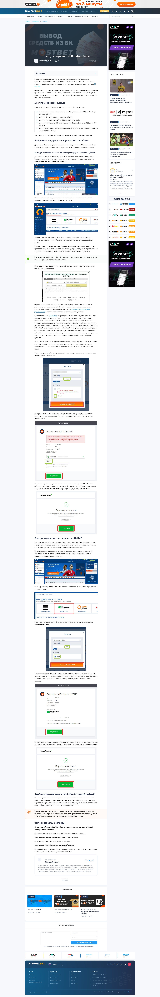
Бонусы (93, 11)
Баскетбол (74, 977)
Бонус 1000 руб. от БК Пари (100, 977)
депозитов (53, 316)
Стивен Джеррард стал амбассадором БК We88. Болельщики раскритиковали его (121, 100)
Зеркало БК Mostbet (34, 910)
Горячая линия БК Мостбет (63, 910)
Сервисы (39, 16)
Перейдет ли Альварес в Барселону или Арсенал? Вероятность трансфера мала (121, 154)
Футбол (73, 974)
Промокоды (49, 16)
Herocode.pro (127, 992)
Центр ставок (74, 11)
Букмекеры (35, 21)
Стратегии (69, 16)
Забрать (131, 204)
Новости (95, 16)
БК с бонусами (54, 983)
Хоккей (73, 980)
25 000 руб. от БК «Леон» (99, 974)
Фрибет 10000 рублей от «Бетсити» (99, 984)
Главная (27, 21)
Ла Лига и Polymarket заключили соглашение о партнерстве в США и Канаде (121, 127)
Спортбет (45, 21)
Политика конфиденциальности (35, 981)
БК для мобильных (55, 980)
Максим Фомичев (45, 60)
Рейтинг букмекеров (52, 11)
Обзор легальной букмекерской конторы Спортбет (121, 176)
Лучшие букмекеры (55, 974)
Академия (84, 11)
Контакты (32, 974)
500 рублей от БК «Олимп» (99, 980)
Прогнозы (64, 11)
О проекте (32, 977)
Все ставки (74, 983)
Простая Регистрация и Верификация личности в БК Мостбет (90, 911)
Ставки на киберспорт (82, 16)
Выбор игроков (54, 977)
